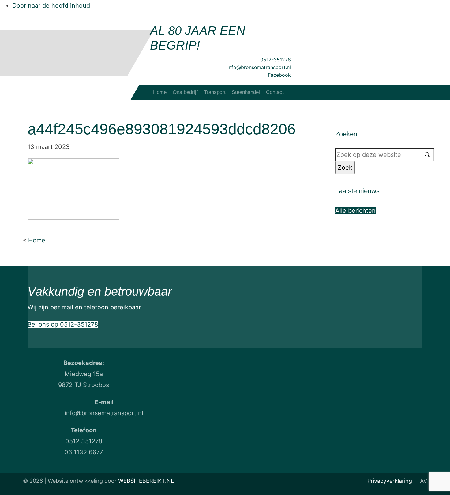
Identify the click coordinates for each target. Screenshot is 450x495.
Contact (275, 92)
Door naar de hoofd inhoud (51, 5)
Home (160, 92)
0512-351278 (275, 60)
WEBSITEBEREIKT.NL (146, 481)
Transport (215, 92)
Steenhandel (246, 92)
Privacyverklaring (389, 481)
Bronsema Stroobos (52, 49)
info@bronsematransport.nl (259, 67)
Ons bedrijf (185, 92)
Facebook (279, 75)
